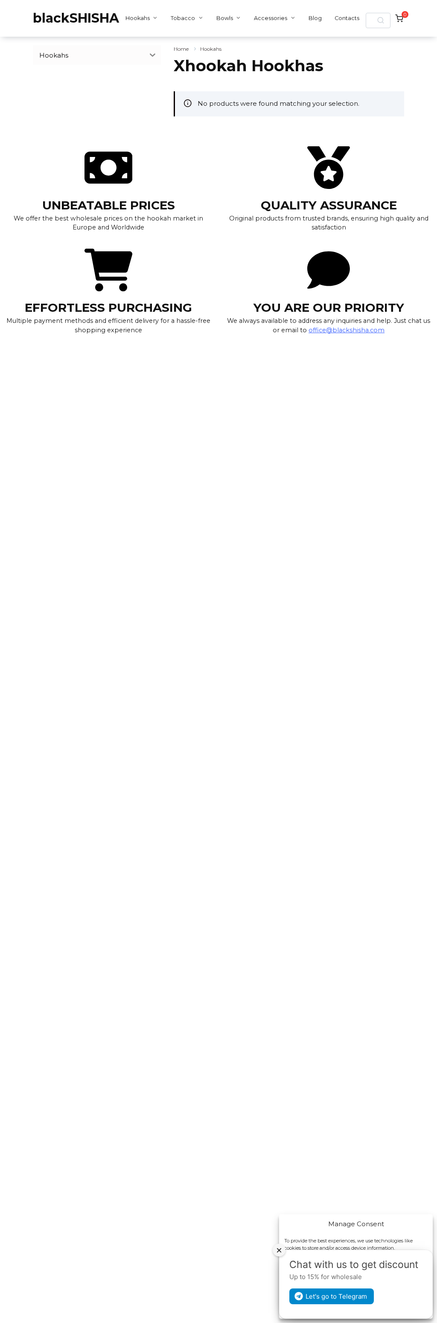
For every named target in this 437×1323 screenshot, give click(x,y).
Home (181, 49)
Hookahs (137, 18)
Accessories (270, 18)
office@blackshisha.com (347, 330)
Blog (315, 18)
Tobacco (183, 18)
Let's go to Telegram (336, 1296)
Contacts (347, 18)
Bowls (224, 18)
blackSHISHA (76, 18)
